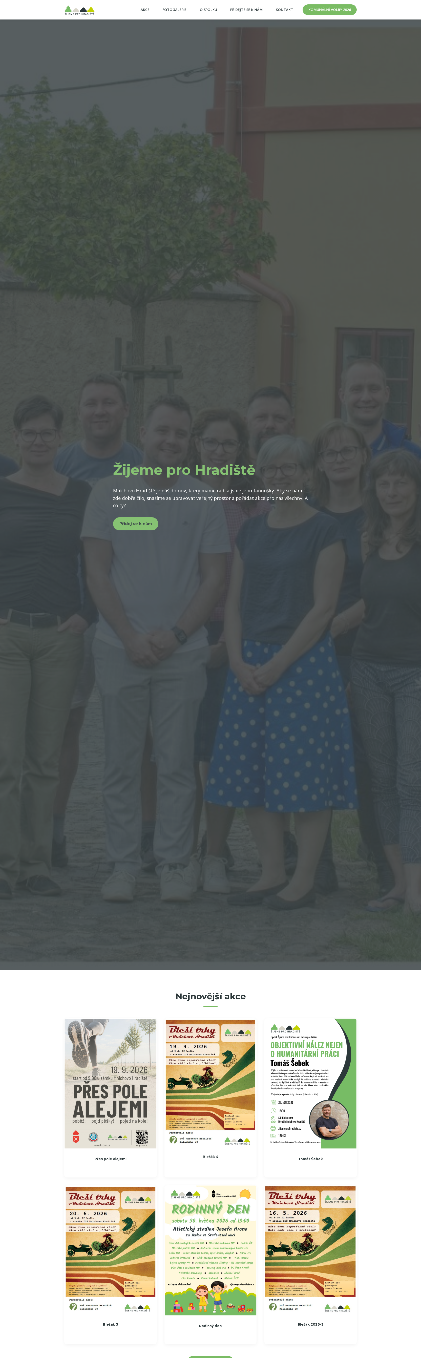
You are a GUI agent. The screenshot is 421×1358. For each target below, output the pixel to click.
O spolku (208, 9)
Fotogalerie (175, 9)
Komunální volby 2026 (329, 9)
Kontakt (284, 9)
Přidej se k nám (135, 523)
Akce (145, 9)
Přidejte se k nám (246, 9)
